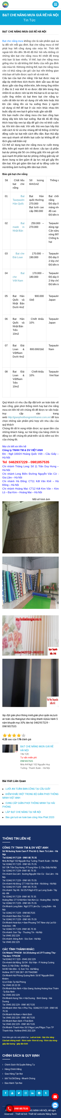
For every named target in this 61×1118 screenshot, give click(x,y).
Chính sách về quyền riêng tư (20, 1064)
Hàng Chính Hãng (13, 1069)
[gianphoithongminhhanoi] (46, 1093)
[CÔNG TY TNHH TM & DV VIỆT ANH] (5, 4)
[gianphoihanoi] (39, 1093)
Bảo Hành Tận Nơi (13, 1083)
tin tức (29, 20)
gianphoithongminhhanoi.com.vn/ (32, 417)
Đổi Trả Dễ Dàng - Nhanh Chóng (20, 1078)
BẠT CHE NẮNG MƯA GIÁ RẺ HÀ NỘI (24, 31)
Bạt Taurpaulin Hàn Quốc (18, 200)
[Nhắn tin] (55, 1096)
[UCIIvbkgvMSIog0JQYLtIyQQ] (12, 1093)
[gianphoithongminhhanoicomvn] (32, 1093)
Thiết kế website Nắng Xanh (42, 1114)
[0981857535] (55, 1105)
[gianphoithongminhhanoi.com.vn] (5, 1093)
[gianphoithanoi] (19, 1093)
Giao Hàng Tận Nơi (14, 1074)
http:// (11, 417)
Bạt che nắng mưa (12, 41)
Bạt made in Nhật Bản (18, 227)
